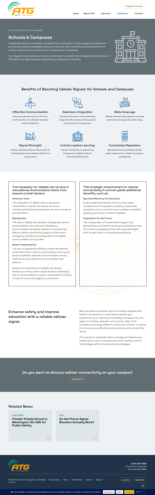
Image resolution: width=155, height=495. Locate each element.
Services (106, 13)
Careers (89, 480)
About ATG (89, 13)
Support (99, 480)
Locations (126, 480)
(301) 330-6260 (139, 463)
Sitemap (42, 480)
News (65, 480)
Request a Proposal (134, 6)
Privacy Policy (54, 480)
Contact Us (77, 379)
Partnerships (77, 480)
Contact (138, 13)
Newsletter (139, 480)
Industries (122, 13)
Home (76, 13)
